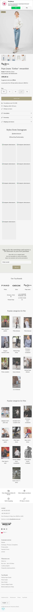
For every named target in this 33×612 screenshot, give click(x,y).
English (4, 603)
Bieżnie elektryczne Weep (7, 587)
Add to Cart (16, 98)
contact (3, 551)
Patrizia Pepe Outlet (6, 577)
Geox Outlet (4, 582)
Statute (3, 542)
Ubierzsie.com (13, 597)
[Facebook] (1, 529)
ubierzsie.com (7, 606)
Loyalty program (5, 566)
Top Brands (24, 597)
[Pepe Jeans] (5, 65)
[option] (16, 32)
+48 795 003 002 (5, 510)
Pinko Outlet (4, 580)
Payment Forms (5, 549)
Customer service (4, 597)
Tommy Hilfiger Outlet (6, 584)
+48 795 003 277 (5, 513)
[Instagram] (6, 529)
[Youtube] (4, 529)
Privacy (19, 597)
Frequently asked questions (8, 568)
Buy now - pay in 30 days (7, 563)
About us (3, 561)
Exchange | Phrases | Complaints (9, 545)
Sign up (16, 267)
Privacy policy (4, 547)
